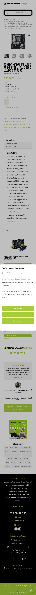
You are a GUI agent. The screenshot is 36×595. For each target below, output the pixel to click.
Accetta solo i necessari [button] (18, 315)
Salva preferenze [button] (18, 321)
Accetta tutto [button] (18, 308)
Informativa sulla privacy (18, 327)
